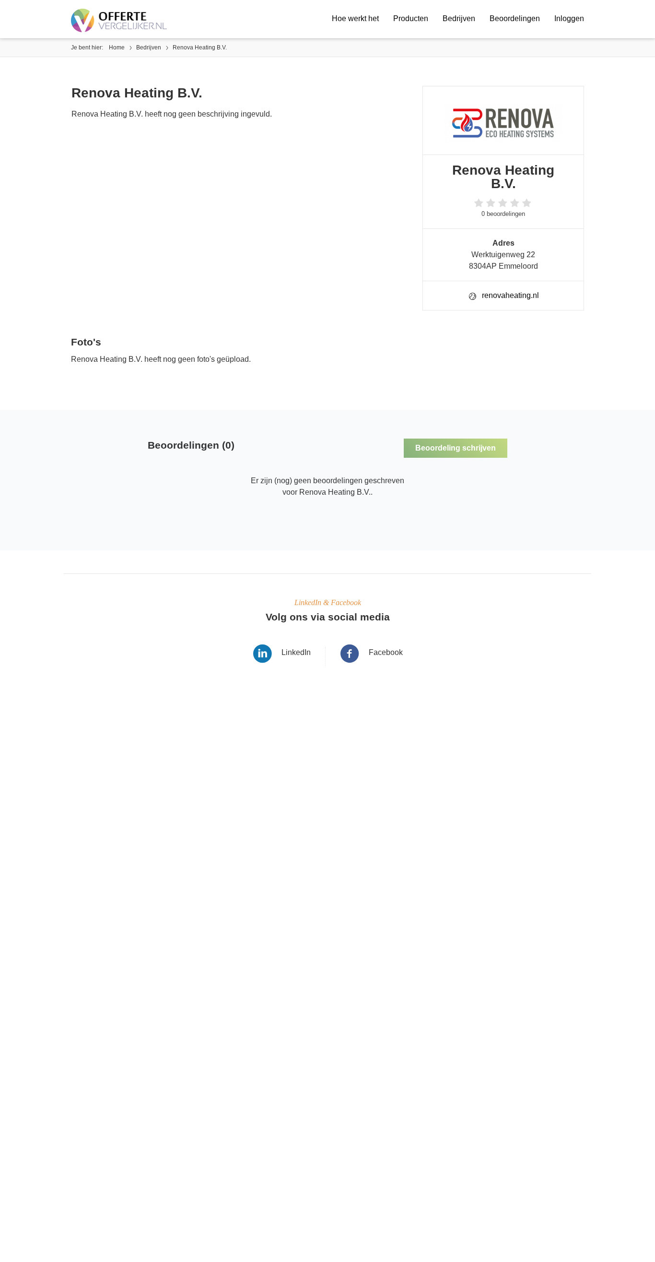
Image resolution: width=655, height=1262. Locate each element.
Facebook (386, 652)
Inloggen (569, 18)
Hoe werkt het (355, 18)
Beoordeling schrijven (455, 448)
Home (117, 47)
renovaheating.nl (510, 295)
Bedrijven (459, 18)
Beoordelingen (515, 18)
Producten (410, 18)
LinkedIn (296, 652)
